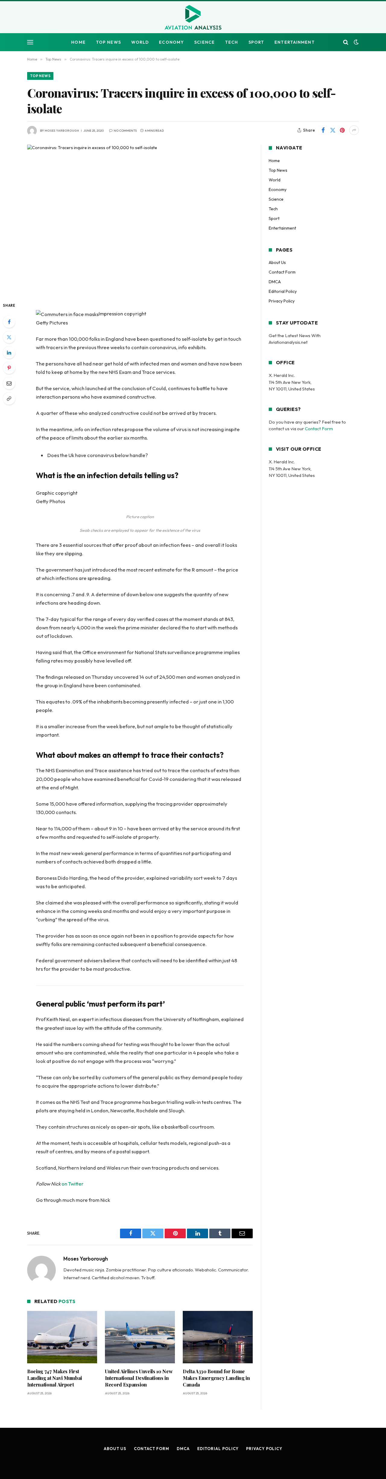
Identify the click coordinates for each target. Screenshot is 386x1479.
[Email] (9, 383)
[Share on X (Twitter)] (332, 130)
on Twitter (73, 1183)
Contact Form (282, 272)
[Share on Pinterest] (342, 130)
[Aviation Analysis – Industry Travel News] (193, 17)
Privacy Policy (282, 301)
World (140, 42)
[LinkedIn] (9, 352)
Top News (108, 42)
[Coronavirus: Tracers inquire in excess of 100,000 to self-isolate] (140, 218)
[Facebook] (9, 322)
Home (78, 42)
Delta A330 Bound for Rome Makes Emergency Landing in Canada (216, 1378)
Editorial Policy (283, 291)
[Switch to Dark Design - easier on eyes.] (355, 42)
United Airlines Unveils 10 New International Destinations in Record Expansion (138, 1378)
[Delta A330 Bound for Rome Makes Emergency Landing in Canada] (218, 1337)
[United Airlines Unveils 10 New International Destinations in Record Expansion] (140, 1337)
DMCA (275, 281)
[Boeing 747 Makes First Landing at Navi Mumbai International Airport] (62, 1337)
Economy (171, 42)
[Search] (346, 42)
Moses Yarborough (62, 131)
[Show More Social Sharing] (354, 130)
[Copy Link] (9, 399)
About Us (277, 262)
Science (204, 42)
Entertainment (294, 42)
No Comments (125, 131)
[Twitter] (9, 337)
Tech (231, 42)
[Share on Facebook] (322, 130)
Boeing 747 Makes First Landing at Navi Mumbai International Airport (54, 1378)
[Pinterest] (9, 368)
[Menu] (30, 42)
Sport (256, 42)
